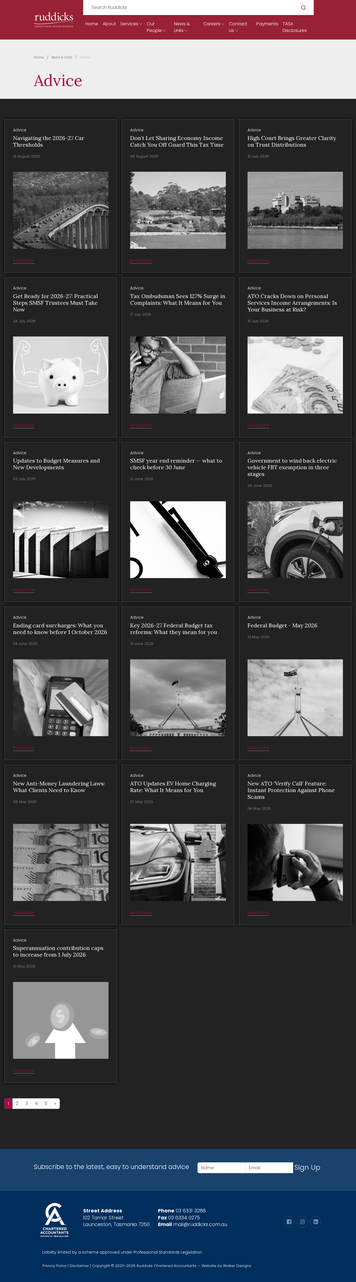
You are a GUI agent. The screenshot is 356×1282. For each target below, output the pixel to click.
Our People (154, 27)
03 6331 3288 (191, 1210)
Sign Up (307, 1167)
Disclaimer (79, 1265)
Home (91, 24)
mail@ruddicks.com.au (200, 1224)
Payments (267, 24)
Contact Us (238, 27)
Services (129, 24)
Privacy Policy (54, 1265)
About (109, 24)
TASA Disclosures (295, 27)
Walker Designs (237, 1265)
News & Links (182, 27)
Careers (211, 24)
